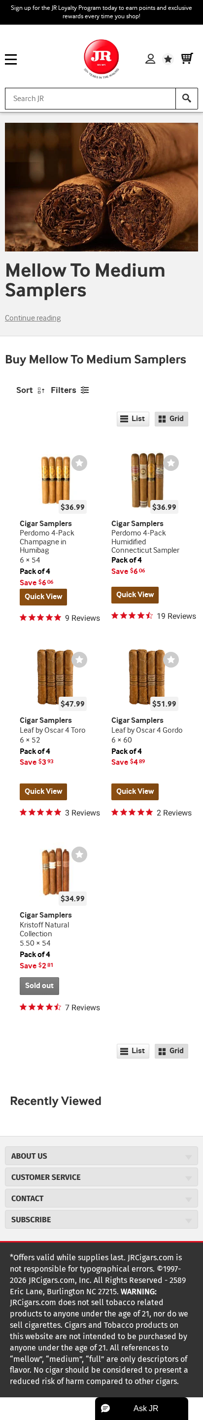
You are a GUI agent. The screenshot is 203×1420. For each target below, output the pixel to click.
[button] (141, 1408)
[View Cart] (187, 59)
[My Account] (150, 59)
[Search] (186, 98)
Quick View (43, 597)
